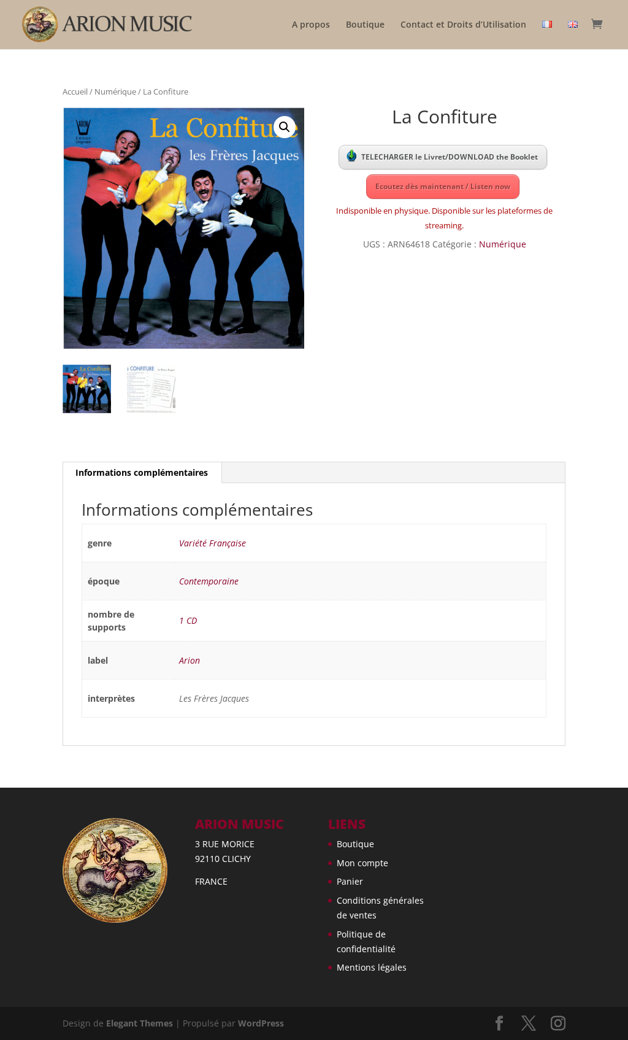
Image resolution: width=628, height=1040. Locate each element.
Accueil (75, 91)
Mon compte (362, 863)
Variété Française (212, 543)
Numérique (115, 91)
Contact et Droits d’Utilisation (463, 25)
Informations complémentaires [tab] (141, 472)
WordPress (261, 1023)
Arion (189, 660)
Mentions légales (372, 967)
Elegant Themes (139, 1023)
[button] (285, 127)
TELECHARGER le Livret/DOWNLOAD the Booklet (449, 157)
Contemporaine (209, 581)
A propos (311, 25)
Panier (350, 881)
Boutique (365, 25)
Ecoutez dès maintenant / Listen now (442, 186)
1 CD (188, 620)
